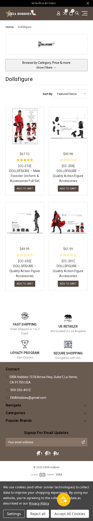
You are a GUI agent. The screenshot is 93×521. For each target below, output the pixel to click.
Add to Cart (25, 188)
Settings (14, 513)
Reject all (37, 513)
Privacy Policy (39, 503)
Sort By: (48, 94)
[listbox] (71, 94)
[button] (46, 65)
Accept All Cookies (69, 513)
